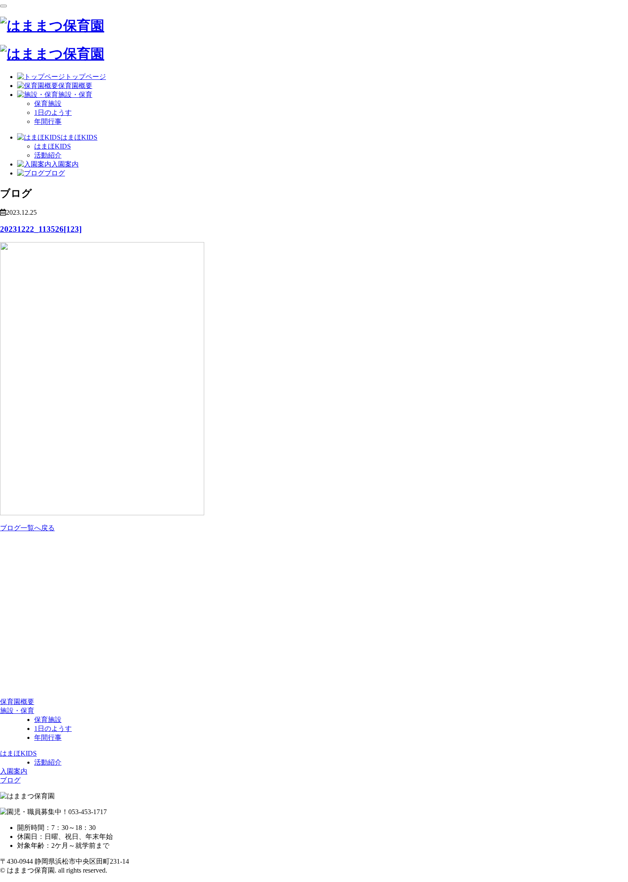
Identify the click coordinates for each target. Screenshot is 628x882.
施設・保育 (17, 710)
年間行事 (48, 121)
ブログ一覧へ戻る (27, 528)
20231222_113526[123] (41, 229)
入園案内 (13, 771)
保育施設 (48, 103)
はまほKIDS (52, 146)
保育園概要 (17, 701)
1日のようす (53, 112)
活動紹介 (48, 155)
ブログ (10, 780)
